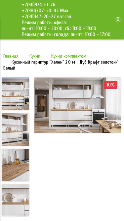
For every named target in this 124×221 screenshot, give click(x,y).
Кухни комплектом (68, 56)
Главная (11, 56)
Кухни (34, 56)
